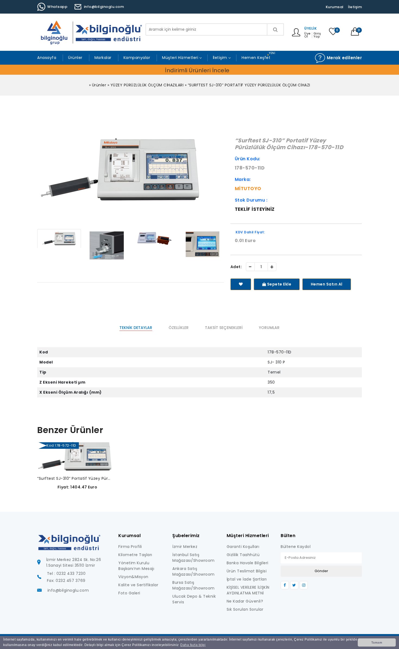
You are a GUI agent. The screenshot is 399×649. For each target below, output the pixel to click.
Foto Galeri (129, 593)
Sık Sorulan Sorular (245, 609)
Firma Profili (130, 546)
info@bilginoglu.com (104, 6)
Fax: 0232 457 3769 (66, 580)
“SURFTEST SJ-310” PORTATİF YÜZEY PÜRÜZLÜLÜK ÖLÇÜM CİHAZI (249, 85)
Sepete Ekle (278, 284)
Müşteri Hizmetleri (180, 57)
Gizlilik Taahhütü (243, 554)
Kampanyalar (136, 57)
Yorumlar (269, 327)
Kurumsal (335, 7)
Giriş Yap (317, 35)
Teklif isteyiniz (255, 209)
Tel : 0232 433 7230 (66, 573)
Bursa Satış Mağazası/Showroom (193, 585)
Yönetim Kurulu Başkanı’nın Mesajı (136, 565)
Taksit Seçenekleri (224, 327)
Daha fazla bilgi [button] (192, 645)
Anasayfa (46, 57)
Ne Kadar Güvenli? (245, 601)
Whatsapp (57, 6)
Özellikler (179, 327)
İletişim (355, 7)
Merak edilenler (343, 58)
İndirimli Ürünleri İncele (197, 70)
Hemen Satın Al (327, 284)
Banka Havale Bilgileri (247, 563)
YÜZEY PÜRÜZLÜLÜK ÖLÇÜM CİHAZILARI (147, 85)
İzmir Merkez (184, 546)
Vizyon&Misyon (133, 576)
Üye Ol (307, 35)
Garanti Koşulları (243, 546)
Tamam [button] (376, 642)
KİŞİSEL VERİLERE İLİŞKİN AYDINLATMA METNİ (248, 590)
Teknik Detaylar (135, 327)
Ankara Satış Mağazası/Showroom (193, 571)
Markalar (103, 57)
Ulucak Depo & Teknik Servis (194, 599)
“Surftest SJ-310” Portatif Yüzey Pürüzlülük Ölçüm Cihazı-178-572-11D (74, 478)
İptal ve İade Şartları (247, 579)
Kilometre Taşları (135, 554)
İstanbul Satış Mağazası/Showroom (193, 557)
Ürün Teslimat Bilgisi (247, 571)
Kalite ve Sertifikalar (138, 585)
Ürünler (75, 57)
